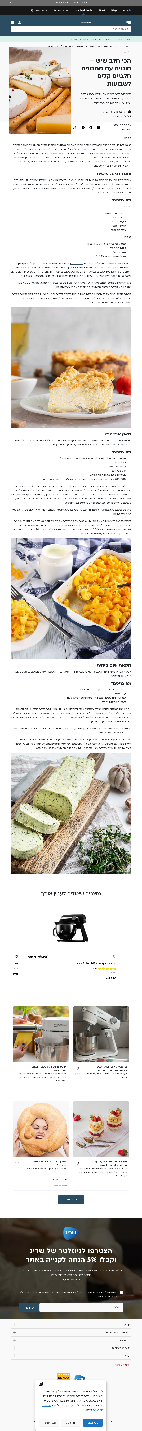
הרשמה (29, 1308)
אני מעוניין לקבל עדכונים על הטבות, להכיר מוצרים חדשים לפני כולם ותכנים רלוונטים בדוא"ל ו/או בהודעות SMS (69, 1294)
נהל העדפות (49, 1422)
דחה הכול (71, 1422)
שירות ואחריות (121, 1348)
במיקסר (35, 283)
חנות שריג (123, 1340)
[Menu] (129, 22)
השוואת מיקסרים (80, 39)
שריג (127, 1325)
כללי (127, 1356)
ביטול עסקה (122, 1365)
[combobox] (71, 29)
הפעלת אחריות (123, 39)
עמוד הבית (124, 46)
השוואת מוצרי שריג (118, 1332)
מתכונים (108, 39)
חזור (125, 52)
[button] (40, 1384)
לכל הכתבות (71, 1199)
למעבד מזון (76, 263)
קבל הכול (93, 1422)
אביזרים (96, 39)
